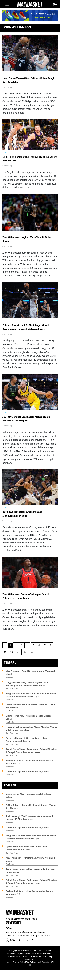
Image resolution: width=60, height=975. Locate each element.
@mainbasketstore (28, 918)
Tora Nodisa (10, 677)
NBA (4, 74)
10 (11, 652)
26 (25, 652)
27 (32, 652)
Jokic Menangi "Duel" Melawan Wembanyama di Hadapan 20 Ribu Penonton (29, 818)
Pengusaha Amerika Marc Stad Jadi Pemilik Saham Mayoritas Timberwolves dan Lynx (31, 695)
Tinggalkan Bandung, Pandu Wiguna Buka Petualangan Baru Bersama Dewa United (27, 684)
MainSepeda (43, 962)
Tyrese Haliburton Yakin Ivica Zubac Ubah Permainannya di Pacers (26, 739)
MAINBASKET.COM (33, 950)
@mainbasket (12, 918)
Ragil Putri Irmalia (12, 688)
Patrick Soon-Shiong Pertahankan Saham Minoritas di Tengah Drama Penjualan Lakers (31, 751)
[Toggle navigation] (7, 4)
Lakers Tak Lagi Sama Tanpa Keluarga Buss (27, 771)
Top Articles (31, 962)
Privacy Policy (19, 962)
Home (8, 962)
